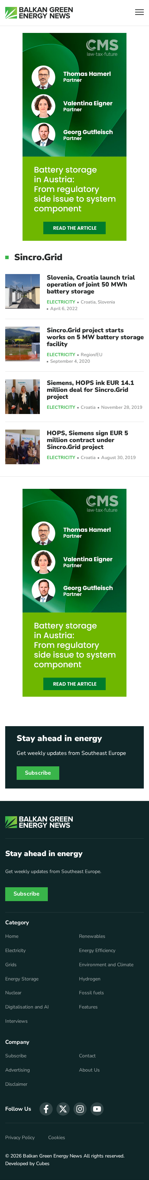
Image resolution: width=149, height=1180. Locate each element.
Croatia (88, 302)
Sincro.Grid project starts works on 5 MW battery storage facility (95, 337)
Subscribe (38, 773)
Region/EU (92, 355)
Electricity (61, 302)
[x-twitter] (63, 1109)
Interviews (16, 1021)
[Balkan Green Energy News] (39, 13)
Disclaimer (16, 1084)
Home (11, 936)
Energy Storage (21, 979)
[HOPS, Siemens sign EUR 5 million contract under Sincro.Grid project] (22, 447)
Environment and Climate (106, 965)
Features (88, 1007)
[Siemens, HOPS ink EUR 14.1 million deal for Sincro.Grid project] (22, 396)
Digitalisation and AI (27, 1007)
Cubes (43, 1163)
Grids (11, 965)
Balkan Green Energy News (52, 1156)
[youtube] (97, 1109)
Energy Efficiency (97, 950)
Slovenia (106, 302)
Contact (87, 1056)
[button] (139, 13)
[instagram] (80, 1109)
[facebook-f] (46, 1109)
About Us (89, 1070)
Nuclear (13, 993)
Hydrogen (89, 979)
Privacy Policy (20, 1138)
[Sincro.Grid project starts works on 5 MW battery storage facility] (22, 344)
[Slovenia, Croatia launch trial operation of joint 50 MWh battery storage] (22, 291)
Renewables (92, 936)
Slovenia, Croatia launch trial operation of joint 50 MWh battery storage (91, 284)
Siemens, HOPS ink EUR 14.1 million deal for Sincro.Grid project (90, 389)
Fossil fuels (91, 993)
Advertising (17, 1070)
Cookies (56, 1138)
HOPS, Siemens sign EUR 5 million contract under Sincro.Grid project (87, 440)
